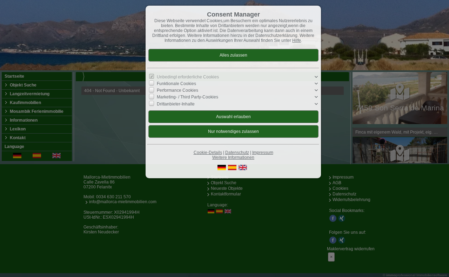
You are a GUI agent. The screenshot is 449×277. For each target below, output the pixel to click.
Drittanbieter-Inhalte (176, 103)
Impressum (262, 152)
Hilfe (296, 40)
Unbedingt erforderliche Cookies (188, 77)
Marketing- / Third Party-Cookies (187, 97)
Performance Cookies (177, 90)
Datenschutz (237, 152)
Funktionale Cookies (176, 83)
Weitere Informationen (233, 157)
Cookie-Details (208, 152)
